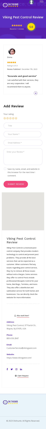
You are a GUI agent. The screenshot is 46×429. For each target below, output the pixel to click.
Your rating (9, 114)
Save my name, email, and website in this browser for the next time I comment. (24, 172)
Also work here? (23, 315)
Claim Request (23, 376)
